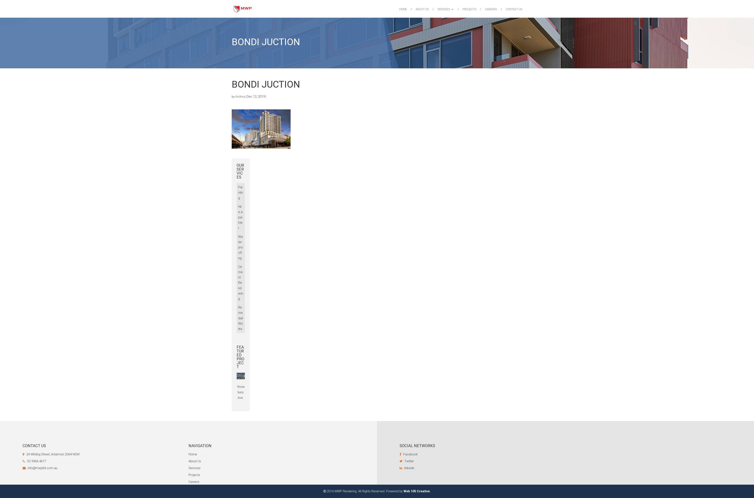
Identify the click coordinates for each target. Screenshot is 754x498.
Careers (491, 9)
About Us (422, 9)
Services (443, 9)
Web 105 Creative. (417, 491)
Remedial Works (240, 318)
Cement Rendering (240, 283)
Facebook (410, 454)
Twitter (409, 461)
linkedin (409, 468)
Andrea (240, 96)
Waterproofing (240, 247)
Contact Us (514, 9)
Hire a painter (240, 217)
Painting (240, 192)
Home (403, 9)
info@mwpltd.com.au (42, 468)
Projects (469, 9)
